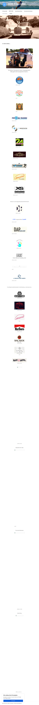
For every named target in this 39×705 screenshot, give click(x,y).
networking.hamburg (18, 11)
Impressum (12, 703)
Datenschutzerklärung (17, 703)
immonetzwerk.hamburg (28, 11)
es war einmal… (5, 13)
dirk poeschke (4, 11)
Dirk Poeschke (17, 4)
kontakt (11, 13)
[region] (13, 698)
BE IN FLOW (11, 11)
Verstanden (13, 700)
